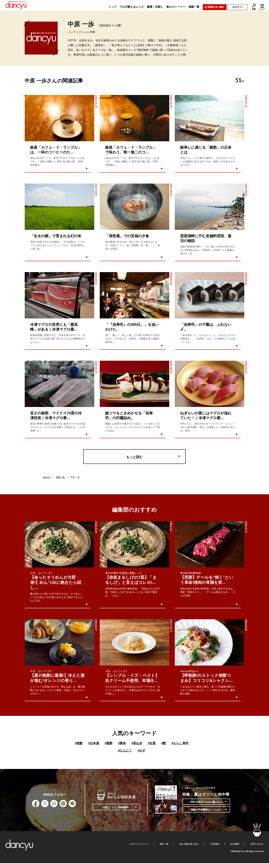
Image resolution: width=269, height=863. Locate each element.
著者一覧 (60, 477)
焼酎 (79, 743)
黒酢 (109, 743)
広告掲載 (214, 844)
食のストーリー (176, 6)
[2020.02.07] (134, 384)
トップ (112, 6)
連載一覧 (193, 6)
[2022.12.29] (134, 118)
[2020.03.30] (134, 295)
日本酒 (93, 743)
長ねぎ (136, 743)
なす (141, 750)
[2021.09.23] (209, 207)
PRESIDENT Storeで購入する (206, 802)
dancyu (46, 477)
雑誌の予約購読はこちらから (206, 809)
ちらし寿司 (180, 743)
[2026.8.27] (59, 642)
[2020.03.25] (209, 295)
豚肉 (122, 743)
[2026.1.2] (134, 544)
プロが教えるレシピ (131, 6)
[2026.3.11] (209, 544)
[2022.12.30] (59, 118)
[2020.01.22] (209, 384)
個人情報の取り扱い (189, 844)
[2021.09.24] (134, 207)
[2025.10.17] (134, 642)
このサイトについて (138, 844)
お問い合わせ (257, 844)
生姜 (152, 743)
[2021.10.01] (59, 207)
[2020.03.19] (59, 384)
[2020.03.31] (59, 295)
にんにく (125, 750)
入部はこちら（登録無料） (116, 807)
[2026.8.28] (59, 544)
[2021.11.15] (209, 118)
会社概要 (234, 844)
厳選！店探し (155, 6)
